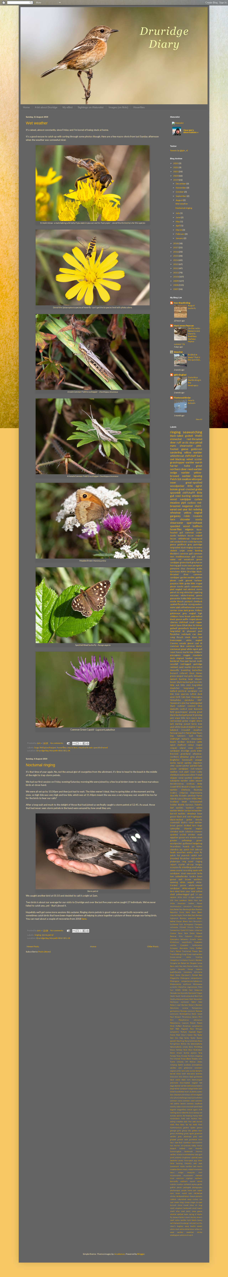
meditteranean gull (185, 556)
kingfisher (175, 760)
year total (190, 891)
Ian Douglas (192, 963)
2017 (176, 247)
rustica (195, 1199)
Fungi (184, 954)
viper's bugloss (176, 1226)
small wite (175, 1211)
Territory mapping (195, 1056)
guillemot (193, 1140)
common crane (176, 1101)
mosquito (191, 1172)
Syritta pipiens (190, 1053)
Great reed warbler (194, 954)
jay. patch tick (187, 849)
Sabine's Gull (185, 736)
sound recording (184, 870)
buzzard (174, 673)
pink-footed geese (186, 447)
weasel (199, 780)
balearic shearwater (192, 739)
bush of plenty (190, 1092)
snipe (182, 550)
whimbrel (197, 495)
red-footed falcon (182, 1196)
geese (199, 1128)
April (178, 225)
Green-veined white (180, 957)
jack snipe (175, 718)
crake (178, 1107)
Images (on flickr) (118, 107)
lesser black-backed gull (181, 682)
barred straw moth (178, 1074)
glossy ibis (186, 1131)
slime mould (183, 1205)
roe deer (197, 634)
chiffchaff (190, 455)
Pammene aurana (179, 1008)
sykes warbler (181, 1220)
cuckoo (191, 502)
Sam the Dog (176, 1038)
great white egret (189, 649)
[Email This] (74, 743)
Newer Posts (33, 946)
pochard (188, 601)
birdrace (191, 742)
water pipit (175, 607)
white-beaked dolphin (185, 727)
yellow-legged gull (185, 894)
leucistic (198, 682)
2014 (176, 260)
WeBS (198, 435)
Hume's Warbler (195, 960)
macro (199, 598)
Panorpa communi (187, 1011)
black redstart (177, 706)
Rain (192, 1029)
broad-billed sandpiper (179, 1089)
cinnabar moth (177, 831)
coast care (191, 1098)
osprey (194, 1184)
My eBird (67, 107)
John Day (178, 966)
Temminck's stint (178, 703)
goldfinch (181, 544)
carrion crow (176, 610)
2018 (176, 243)
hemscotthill (197, 1143)
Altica (172, 903)
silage (192, 1202)
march (199, 1166)
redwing (197, 509)
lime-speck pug (190, 1161)
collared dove (187, 673)
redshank (186, 634)
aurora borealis (196, 1071)
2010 (176, 276)
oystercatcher (182, 765)
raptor (199, 1190)
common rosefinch (194, 1104)
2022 (176, 167)
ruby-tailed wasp (184, 1199)
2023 (176, 163)
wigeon (189, 529)
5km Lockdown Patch (184, 900)
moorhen (181, 852)
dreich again (192, 1110)
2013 (176, 264)
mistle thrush (177, 601)
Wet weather (37, 123)
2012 (176, 268)
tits (200, 1223)
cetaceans (178, 1095)
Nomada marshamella (179, 993)
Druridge (191, 571)
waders (198, 604)
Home (26, 107)
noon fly (198, 852)
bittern (186, 1077)
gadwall (173, 628)
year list (187, 509)
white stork (174, 1229)
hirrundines (186, 1146)
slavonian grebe (194, 568)
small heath (197, 1208)
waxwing (174, 882)
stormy (193, 1217)
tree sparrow (182, 694)
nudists (173, 1184)
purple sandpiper (179, 769)
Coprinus (198, 927)
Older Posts (153, 946)
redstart (174, 667)
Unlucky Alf (182, 1062)
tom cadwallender (179, 876)
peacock (185, 855)
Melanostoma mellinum (180, 984)
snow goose (197, 1211)
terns (194, 724)
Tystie (172, 1062)
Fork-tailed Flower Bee (192, 951)
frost (200, 1125)
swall (172, 1220)
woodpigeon (175, 1235)
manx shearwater (181, 445)
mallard (173, 691)
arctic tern (181, 1071)
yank (191, 1235)
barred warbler (195, 810)
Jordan (195, 966)
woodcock (189, 559)
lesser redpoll (195, 535)
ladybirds (173, 1161)
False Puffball (196, 948)
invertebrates (188, 1154)
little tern (185, 718)
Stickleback (197, 1050)
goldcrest (196, 449)
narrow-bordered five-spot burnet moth (186, 660)
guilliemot (187, 843)
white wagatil (187, 882)
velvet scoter (194, 459)
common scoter (193, 532)
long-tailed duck (178, 547)
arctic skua (188, 442)
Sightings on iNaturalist (90, 107)
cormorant (175, 649)
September (181, 196)
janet (172, 1157)
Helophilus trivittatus (179, 960)
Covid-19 (184, 930)
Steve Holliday (176, 1050)
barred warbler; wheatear (183, 813)
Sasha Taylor (189, 1038)
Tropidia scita (197, 1059)
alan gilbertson (185, 1068)
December (181, 183)
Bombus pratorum (187, 918)
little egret (195, 485)
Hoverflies (139, 107)
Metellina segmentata (187, 987)
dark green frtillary (193, 610)
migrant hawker (185, 658)
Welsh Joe (183, 810)
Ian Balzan (182, 963)
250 (171, 900)
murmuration (175, 1175)
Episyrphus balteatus (179, 939)
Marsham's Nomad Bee (192, 975)
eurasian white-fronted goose (186, 595)
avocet (199, 607)
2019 (176, 179)
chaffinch (181, 745)
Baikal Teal (178, 909)
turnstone (175, 571)
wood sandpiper (180, 499)
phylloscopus (175, 1190)
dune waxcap (194, 1113)
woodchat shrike (194, 1232)
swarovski (191, 873)
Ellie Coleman (185, 936)
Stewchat (178, 352)
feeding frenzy (192, 1116)
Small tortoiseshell (192, 801)
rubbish (173, 1199)
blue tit (191, 625)
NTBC (194, 798)
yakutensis (184, 1235)
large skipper (195, 679)
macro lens (72, 747)
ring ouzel (187, 861)
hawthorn (187, 1143)
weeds (199, 1226)
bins (180, 1077)
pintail (198, 442)
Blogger (141, 1254)
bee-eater (191, 1074)
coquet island (177, 748)
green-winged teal (179, 676)
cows (190, 748)
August (179, 200)
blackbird (174, 553)
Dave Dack (183, 933)
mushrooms (188, 1175)
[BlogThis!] (77, 743)
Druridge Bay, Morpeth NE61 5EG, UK (53, 750)
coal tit (198, 643)
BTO (179, 786)
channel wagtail (193, 828)
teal (200, 637)
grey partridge (195, 544)
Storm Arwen (176, 1053)
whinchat (188, 592)
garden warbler (187, 577)
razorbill (174, 664)
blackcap (180, 459)
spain (195, 870)
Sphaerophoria (196, 1044)
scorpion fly (175, 867)
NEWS (177, 990)
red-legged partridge (191, 664)
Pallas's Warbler (195, 1005)
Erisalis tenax (196, 939)
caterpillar (175, 828)
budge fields (193, 1089)
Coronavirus (175, 930)
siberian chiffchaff (179, 622)
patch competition (193, 586)
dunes (199, 673)
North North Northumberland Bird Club (186, 996)
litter (200, 1161)
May (178, 221)
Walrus (193, 1062)
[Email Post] (68, 743)
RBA (177, 1029)
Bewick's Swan (188, 786)
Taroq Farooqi (182, 1056)
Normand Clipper (195, 993)
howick (186, 846)
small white (197, 867)
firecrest (174, 754)
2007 (176, 289)
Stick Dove (187, 1050)
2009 (176, 281)
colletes (199, 1098)
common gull (186, 553)
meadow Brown (85, 747)
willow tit (198, 1229)
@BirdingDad (180, 374)
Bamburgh (187, 909)
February (180, 234)
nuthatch (187, 1184)
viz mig (180, 592)
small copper (195, 622)
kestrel (193, 628)
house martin (182, 652)
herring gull (175, 565)
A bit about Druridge (46, 107)
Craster (173, 933)
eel (201, 1113)
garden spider (189, 1128)
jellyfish (178, 1157)
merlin (180, 586)
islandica (174, 849)
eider (199, 751)
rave (172, 1193)
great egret (189, 1133)
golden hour (197, 1131)
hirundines (175, 846)
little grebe (184, 583)
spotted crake (182, 1214)
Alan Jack (198, 900)
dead (200, 1107)
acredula (187, 1065)
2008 (176, 285)
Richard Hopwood (188, 1032)
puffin (185, 619)
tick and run (194, 1223)
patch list (175, 855)
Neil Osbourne (195, 990)
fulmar (199, 625)
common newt (189, 1101)
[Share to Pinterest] (87, 743)
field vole (185, 1119)
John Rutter (188, 966)
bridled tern (190, 825)
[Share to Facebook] (84, 743)
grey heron (197, 562)
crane (183, 1107)
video (192, 780)
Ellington (198, 936)
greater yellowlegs (181, 840)
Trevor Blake (186, 1059)
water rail (175, 559)
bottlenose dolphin (194, 1086)
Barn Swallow (197, 909)
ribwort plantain (196, 1196)
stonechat (176, 439)
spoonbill (175, 492)
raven (177, 1193)
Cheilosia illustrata (191, 790)
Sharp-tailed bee (191, 1041)
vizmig (191, 604)
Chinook (183, 927)
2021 (176, 171)
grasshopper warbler (182, 462)
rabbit (194, 855)
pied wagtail (176, 589)
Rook (178, 1035)
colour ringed (195, 745)
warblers (198, 879)
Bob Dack (191, 915)
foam (182, 1125)
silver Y (193, 775)
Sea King (180, 1041)
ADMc (183, 571)
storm (187, 1217)
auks (187, 1071)
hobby (184, 598)
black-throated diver (186, 573)
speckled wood (100, 747)
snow (180, 778)
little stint (186, 685)
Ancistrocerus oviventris (181, 906)
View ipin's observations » (190, 131)
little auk (174, 685)
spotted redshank (193, 778)
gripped (173, 1140)
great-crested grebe (190, 489)
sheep (187, 1202)
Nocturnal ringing (40, 765)
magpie (186, 655)
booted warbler (181, 1086)
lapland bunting (178, 679)
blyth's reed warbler (191, 822)
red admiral (189, 589)
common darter (194, 646)
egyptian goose (177, 837)
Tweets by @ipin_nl (179, 150)
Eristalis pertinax (187, 795)
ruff (179, 442)
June (178, 217)
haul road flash (176, 1143)
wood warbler (176, 1232)
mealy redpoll (188, 1169)
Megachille (174, 978)
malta (182, 1166)
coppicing (197, 592)
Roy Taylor (198, 1035)
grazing (192, 712)
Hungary (173, 963)
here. (84, 918)
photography (197, 1187)
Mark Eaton (175, 975)
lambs (180, 1161)
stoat (183, 873)
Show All (199, 419)
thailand (176, 1223)
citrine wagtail (196, 1095)
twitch (173, 625)
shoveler (185, 519)
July (178, 213)
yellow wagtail (193, 512)
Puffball (179, 1026)
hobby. (193, 1146)
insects (180, 1154)
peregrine (197, 565)
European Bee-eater (179, 948)
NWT (200, 700)
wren (172, 697)
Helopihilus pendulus (182, 700)
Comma (174, 643)
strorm (199, 1217)
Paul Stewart (175, 1017)
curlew (198, 499)
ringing (37, 935)
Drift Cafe (181, 697)
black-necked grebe (181, 819)
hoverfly (199, 1148)
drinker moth (195, 834)
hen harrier (175, 1146)
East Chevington (194, 697)
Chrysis (190, 927)
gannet (189, 580)
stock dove (191, 637)
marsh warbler (184, 763)
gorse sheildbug (176, 1133)
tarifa (199, 873)
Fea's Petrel (175, 951)
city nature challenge (178, 1098)
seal (171, 1202)
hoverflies (62, 747)
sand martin (185, 667)
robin (187, 515)
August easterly (192, 306)
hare (200, 1140)
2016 (176, 251)
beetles (199, 1074)
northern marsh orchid (191, 1181)
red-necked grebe (179, 721)
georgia (173, 1131)
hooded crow (185, 1148)
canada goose (186, 643)
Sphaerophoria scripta (179, 1047)
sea (200, 1199)
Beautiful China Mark (180, 912)
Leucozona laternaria (193, 972)
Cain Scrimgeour (186, 924)
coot (190, 709)
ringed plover (195, 619)
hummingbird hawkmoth (181, 1151)
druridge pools (188, 751)
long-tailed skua (193, 688)
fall (184, 1116)
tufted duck (196, 694)
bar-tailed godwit (194, 703)
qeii (194, 1190)
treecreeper (176, 640)
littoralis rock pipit (193, 1163)
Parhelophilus (185, 1014)
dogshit (173, 1110)
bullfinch (197, 526)
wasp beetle (190, 1226)
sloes (192, 1205)
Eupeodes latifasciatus (191, 945)
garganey (175, 515)
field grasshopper (48, 747)
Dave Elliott (182, 625)
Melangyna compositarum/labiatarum (186, 981)
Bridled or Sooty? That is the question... (194, 357)
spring (191, 1214)
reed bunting (183, 495)
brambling (185, 670)
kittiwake (198, 676)
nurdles (180, 1184)
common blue (177, 646)
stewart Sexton (179, 1217)
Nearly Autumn (191, 401)
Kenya (190, 969)
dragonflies (181, 1110)
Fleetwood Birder (182, 397)
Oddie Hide (196, 1002)
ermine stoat (196, 837)
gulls (190, 676)
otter (172, 765)
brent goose (176, 825)
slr (196, 1205)
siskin (191, 541)
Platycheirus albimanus (190, 1020)
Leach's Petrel (185, 733)
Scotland (174, 801)
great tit (191, 715)
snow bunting (194, 550)
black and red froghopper (189, 816)
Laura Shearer (184, 798)
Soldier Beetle (177, 804)
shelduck (197, 601)
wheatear (175, 512)
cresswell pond (192, 1107)
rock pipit (184, 772)
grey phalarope (184, 1136)
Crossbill (185, 730)
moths (190, 852)
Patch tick (176, 479)
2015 (176, 255)
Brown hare (188, 921)
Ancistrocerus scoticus (182, 783)
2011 (176, 272)
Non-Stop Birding (182, 302)
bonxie (174, 489)
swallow (186, 479)
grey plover (196, 757)
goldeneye (175, 613)
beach (173, 742)
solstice (173, 1214)
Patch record (197, 1014)
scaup (199, 556)
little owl (191, 598)
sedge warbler (180, 472)
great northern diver (186, 467)
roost (192, 772)
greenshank (185, 562)
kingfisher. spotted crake (192, 1157)
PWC (200, 798)
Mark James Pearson (184, 325)
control (183, 709)
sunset (187, 724)
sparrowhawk (194, 522)
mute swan (187, 565)
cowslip (173, 1107)
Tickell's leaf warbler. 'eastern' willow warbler (186, 807)
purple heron (186, 1190)
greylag (198, 715)
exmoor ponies (176, 1116)
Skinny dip (185, 1044)
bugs (36, 747)
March (179, 229)
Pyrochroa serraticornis (192, 1026)
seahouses (184, 775)
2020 (176, 175)
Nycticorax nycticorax (179, 1002)
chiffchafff (189, 492)
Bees (194, 912)
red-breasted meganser (186, 504)
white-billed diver (187, 1229)
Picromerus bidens (190, 1017)
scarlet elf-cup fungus (190, 864)
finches (194, 1119)
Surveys (189, 804)
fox (187, 1125)
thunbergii (184, 1223)
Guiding (199, 957)
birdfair (181, 742)
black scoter (175, 1080)
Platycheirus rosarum (179, 1023)
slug (200, 1205)
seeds (176, 1202)
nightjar (189, 1178)
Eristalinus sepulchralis (181, 942)
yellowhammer (188, 607)
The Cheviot (175, 1059)
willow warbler (193, 452)
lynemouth (174, 1166)
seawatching (192, 432)
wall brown (185, 879)
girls (179, 1131)
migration (197, 763)
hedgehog (197, 843)
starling (178, 724)
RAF (172, 1029)
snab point (185, 1211)
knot (200, 628)
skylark (173, 550)
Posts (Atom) (44, 951)
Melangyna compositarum (191, 978)
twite (187, 465)
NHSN (184, 990)
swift (180, 580)
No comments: (57, 743)
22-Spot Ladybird (195, 897)
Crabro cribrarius (195, 930)
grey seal (197, 1136)
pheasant (191, 631)
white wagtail (194, 640)
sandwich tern (181, 541)
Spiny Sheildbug (195, 1047)
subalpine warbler (179, 780)
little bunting (176, 1163)
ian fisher (197, 846)
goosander (175, 598)
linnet (187, 616)
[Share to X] (80, 743)
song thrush (176, 637)
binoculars (174, 1077)
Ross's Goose (187, 1035)
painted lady (196, 765)
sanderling (176, 452)
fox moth (193, 1125)
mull (200, 1172)
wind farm (180, 891)
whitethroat (177, 455)
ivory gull (198, 1154)
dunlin (173, 535)
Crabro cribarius (179, 793)
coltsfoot (189, 831)
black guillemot (196, 1077)
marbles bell (191, 1166)
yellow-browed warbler (186, 474)
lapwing (198, 475)
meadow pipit (178, 502)
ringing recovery (194, 547)
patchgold (187, 1187)
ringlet (192, 721)
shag (182, 1202)
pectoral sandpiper (187, 691)
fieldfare (182, 535)
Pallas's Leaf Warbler (179, 1005)
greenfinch (183, 628)
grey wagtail (189, 613)
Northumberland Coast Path (181, 999)
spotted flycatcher (179, 604)
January (180, 238)
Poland (192, 1023)
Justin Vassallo (177, 969)
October (180, 191)
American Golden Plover (190, 903)
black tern (186, 1080)
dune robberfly (183, 1113)
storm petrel (47, 935)
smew (172, 870)
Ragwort (184, 1029)
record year (187, 1193)
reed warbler (195, 469)
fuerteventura (176, 1128)
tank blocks (192, 1220)
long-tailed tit (177, 631)
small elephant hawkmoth (181, 1208)
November (181, 187)
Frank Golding (175, 954)
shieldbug (186, 867)
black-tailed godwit (181, 435)
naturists (180, 1178)
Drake (192, 933)
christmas (186, 1095)
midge (180, 1172)
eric (187, 837)
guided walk (182, 1140)
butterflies (197, 670)
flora (177, 1125)
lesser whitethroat (180, 538)
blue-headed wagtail (189, 1083)
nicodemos (119, 1254)
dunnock (198, 709)
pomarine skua (177, 568)
